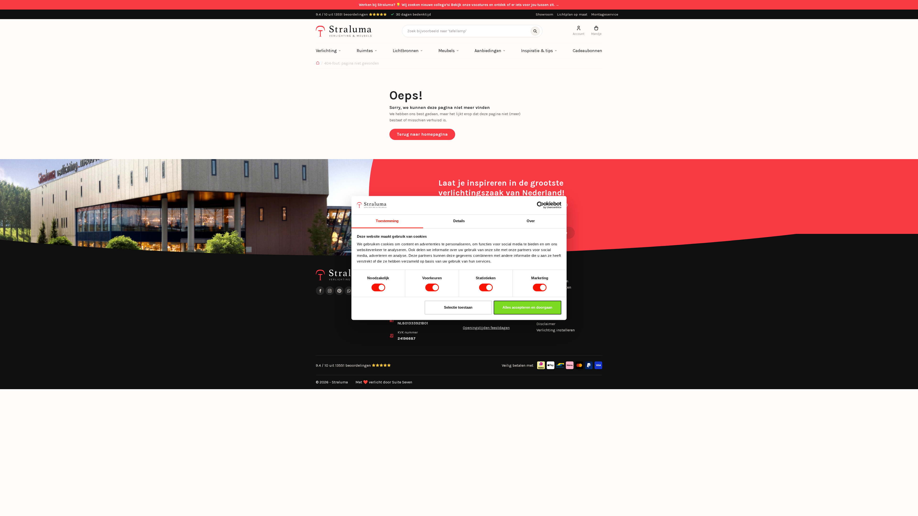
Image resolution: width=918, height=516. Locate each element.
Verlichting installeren (555, 330)
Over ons (543, 299)
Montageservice (604, 14)
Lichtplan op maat (572, 14)
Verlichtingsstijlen (552, 281)
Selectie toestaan (458, 307)
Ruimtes (365, 50)
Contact (543, 311)
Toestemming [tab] (387, 221)
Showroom (544, 14)
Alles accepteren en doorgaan (527, 307)
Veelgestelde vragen (553, 287)
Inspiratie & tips (537, 50)
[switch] (432, 287)
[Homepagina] (318, 63)
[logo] (344, 31)
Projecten (544, 293)
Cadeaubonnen (587, 50)
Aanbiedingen (488, 50)
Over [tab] (531, 221)
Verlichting (326, 50)
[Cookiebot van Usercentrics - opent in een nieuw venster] (540, 205)
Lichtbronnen (406, 50)
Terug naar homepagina (422, 134)
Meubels (446, 50)
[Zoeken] (535, 31)
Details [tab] (459, 221)
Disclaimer (545, 324)
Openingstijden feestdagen (486, 327)
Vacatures (544, 317)
